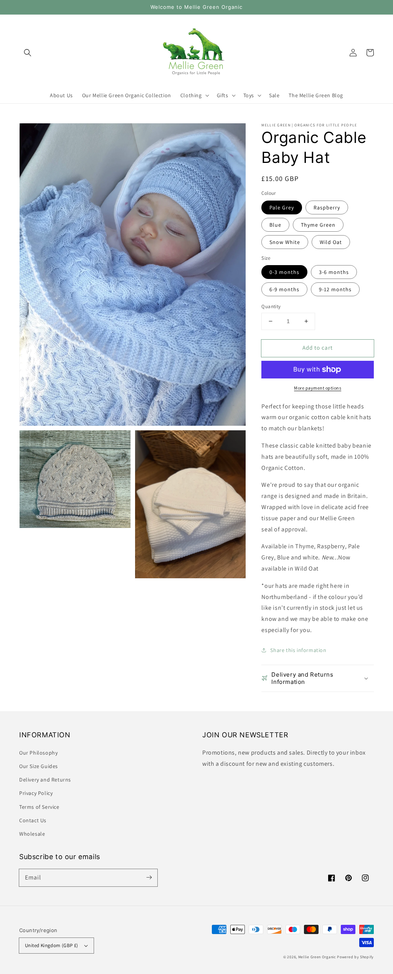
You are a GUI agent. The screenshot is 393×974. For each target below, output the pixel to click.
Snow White (284, 242)
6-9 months (284, 289)
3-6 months (334, 272)
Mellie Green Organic (317, 956)
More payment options (317, 388)
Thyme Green (318, 224)
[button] (27, 52)
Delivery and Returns (45, 779)
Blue (275, 224)
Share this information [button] (298, 650)
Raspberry (327, 207)
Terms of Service (39, 806)
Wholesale (32, 833)
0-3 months (284, 272)
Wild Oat (331, 242)
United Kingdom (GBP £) (51, 945)
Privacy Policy (36, 793)
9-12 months (335, 289)
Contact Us (32, 820)
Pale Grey (281, 207)
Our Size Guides (38, 766)
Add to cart (317, 347)
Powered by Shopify (355, 956)
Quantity (271, 306)
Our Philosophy (38, 752)
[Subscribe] (148, 877)
